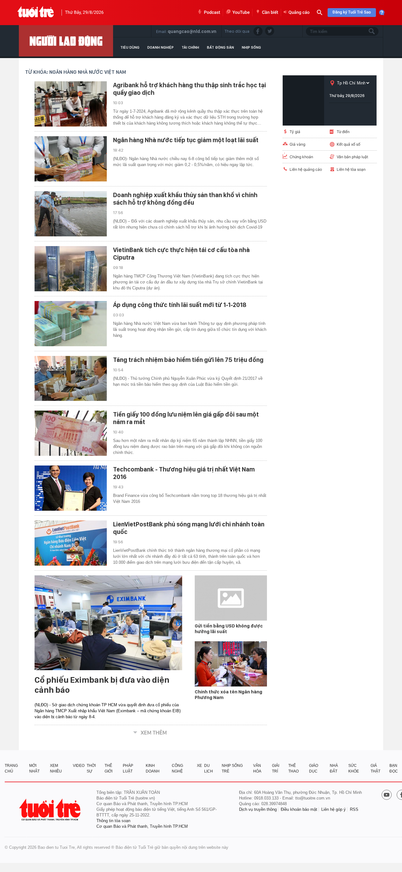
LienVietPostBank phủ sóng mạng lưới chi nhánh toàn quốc (188, 528)
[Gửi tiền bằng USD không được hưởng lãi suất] (231, 598)
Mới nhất (34, 768)
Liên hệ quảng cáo (306, 169)
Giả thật (375, 768)
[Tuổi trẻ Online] (50, 810)
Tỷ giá (295, 131)
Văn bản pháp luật (352, 156)
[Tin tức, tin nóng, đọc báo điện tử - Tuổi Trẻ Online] (35, 12)
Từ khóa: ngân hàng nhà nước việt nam (75, 72)
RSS (354, 809)
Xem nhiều (56, 768)
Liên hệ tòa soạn (351, 169)
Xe (199, 765)
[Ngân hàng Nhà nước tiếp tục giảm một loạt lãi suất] (71, 158)
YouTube (241, 12)
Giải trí (275, 768)
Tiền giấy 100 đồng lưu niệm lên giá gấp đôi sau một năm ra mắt (186, 418)
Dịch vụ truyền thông (258, 809)
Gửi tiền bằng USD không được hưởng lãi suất (229, 628)
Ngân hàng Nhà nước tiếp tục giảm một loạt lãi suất (185, 140)
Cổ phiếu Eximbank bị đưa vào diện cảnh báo (102, 685)
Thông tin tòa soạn (113, 820)
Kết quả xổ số (348, 144)
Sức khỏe (353, 768)
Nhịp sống (251, 47)
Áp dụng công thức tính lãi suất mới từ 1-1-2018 (180, 305)
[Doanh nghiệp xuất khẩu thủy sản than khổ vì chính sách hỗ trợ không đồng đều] (71, 213)
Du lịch (208, 768)
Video (78, 765)
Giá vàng (297, 144)
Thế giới (108, 768)
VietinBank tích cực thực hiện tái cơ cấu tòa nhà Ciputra (181, 253)
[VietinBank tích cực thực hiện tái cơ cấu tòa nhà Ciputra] (71, 268)
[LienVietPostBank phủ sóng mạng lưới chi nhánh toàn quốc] (71, 543)
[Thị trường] (66, 41)
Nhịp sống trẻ (232, 768)
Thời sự (91, 768)
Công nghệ (177, 768)
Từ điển (343, 131)
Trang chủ (11, 768)
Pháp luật (128, 768)
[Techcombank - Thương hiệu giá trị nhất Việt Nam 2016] (71, 488)
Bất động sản (220, 47)
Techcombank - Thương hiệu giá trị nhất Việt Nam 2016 (184, 473)
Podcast (212, 12)
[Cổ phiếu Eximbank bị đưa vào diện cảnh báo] (108, 622)
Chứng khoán (301, 156)
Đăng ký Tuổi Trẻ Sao (352, 12)
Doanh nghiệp (160, 47)
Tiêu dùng (129, 47)
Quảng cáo (299, 12)
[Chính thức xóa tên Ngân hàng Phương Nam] (231, 663)
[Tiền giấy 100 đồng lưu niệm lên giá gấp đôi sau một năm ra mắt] (71, 433)
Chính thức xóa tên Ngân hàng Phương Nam (228, 694)
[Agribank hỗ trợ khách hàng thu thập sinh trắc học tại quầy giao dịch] (71, 103)
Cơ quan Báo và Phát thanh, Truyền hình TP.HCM (142, 826)
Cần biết (270, 12)
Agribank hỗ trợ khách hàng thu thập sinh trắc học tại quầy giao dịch (189, 88)
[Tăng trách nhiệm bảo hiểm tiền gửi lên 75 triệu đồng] (71, 378)
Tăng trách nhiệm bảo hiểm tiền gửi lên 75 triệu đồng (188, 359)
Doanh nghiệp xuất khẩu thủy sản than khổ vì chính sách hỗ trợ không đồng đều (185, 198)
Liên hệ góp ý (333, 809)
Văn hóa (257, 768)
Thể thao (293, 768)
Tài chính (190, 47)
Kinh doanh (153, 768)
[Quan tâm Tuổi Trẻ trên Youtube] (387, 795)
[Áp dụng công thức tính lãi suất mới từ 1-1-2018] (71, 323)
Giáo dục (313, 768)
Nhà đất (334, 768)
